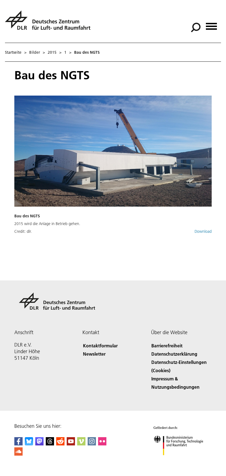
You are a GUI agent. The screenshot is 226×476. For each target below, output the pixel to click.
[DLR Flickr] (102, 443)
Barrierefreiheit (166, 345)
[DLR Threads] (50, 443)
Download (203, 231)
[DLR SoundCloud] (18, 454)
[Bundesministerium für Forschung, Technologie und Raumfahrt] (181, 461)
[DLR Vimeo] (81, 443)
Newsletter (94, 354)
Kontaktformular (100, 345)
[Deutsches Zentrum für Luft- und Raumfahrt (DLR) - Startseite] (50, 23)
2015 (52, 52)
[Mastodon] (39, 443)
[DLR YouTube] (71, 443)
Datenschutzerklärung (174, 354)
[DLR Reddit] (60, 443)
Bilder (34, 52)
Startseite (13, 52)
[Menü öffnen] (211, 24)
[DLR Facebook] (18, 443)
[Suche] (196, 27)
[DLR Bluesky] (29, 443)
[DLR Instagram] (92, 443)
